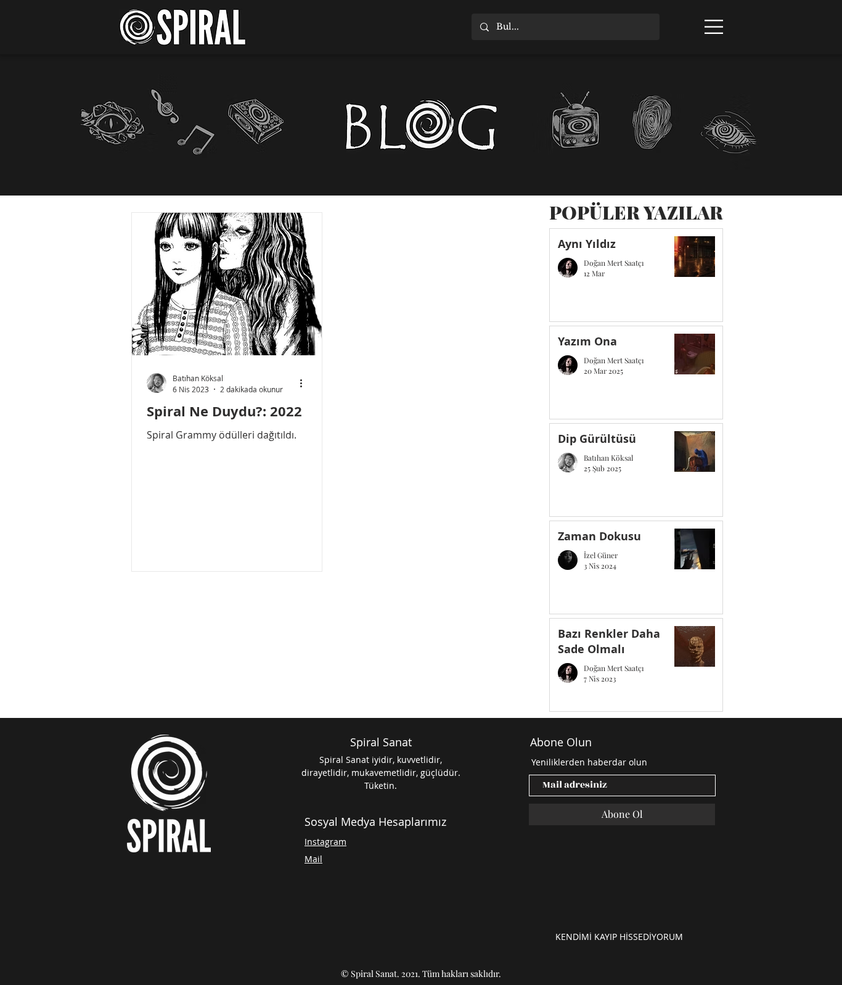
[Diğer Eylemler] (305, 383)
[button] (714, 27)
